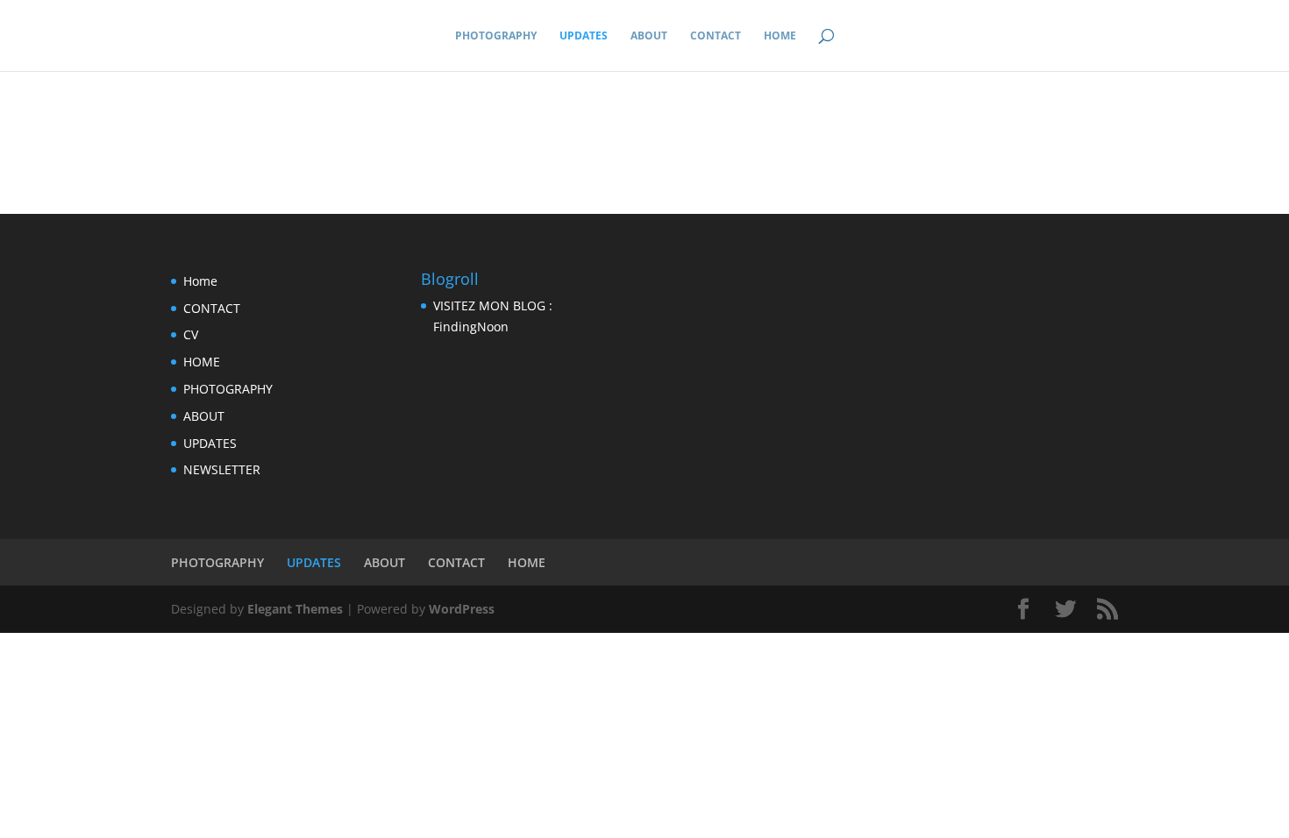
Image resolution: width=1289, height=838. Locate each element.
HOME (780, 36)
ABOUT (648, 36)
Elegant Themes (295, 608)
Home (200, 281)
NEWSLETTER (221, 469)
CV (190, 334)
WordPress (462, 608)
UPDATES (583, 36)
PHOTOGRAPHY (496, 36)
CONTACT (715, 36)
